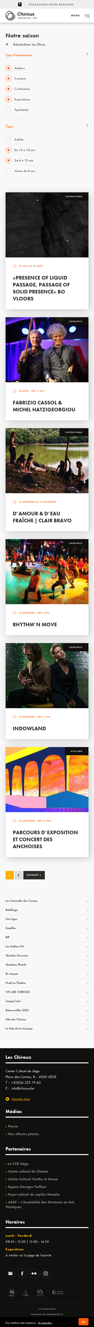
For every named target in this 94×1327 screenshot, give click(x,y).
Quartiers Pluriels (16, 964)
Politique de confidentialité (47, 1314)
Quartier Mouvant (17, 955)
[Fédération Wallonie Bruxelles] (40, 1293)
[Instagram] (46, 1274)
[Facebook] (22, 1274)
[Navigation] (87, 16)
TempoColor (13, 1001)
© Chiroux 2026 (47, 1309)
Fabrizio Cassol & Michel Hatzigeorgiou (44, 406)
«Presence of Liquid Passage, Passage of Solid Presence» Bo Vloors (41, 288)
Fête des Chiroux (16, 1019)
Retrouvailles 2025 (17, 1010)
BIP (7, 937)
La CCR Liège (18, 1163)
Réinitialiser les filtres (28, 44)
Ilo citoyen (12, 974)
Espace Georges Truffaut (27, 1186)
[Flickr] (34, 1274)
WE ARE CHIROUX (18, 992)
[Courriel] (10, 1274)
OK (83, 1322)
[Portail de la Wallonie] (12, 1293)
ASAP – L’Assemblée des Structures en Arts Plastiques (40, 1204)
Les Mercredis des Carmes (22, 901)
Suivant (34, 874)
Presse (13, 1126)
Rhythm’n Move (35, 624)
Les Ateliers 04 (15, 946)
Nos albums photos (23, 1134)
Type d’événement (19, 55)
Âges (9, 126)
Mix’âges (11, 919)
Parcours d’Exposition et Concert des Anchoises (45, 839)
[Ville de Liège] (26, 1293)
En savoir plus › (45, 1322)
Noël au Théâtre (16, 983)
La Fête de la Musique (19, 1028)
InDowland (29, 728)
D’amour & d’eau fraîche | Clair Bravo (42, 517)
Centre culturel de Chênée (28, 1171)
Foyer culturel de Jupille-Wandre (34, 1194)
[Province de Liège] (54, 1293)
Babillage (12, 910)
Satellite (10, 928)
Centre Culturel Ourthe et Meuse (33, 1179)
